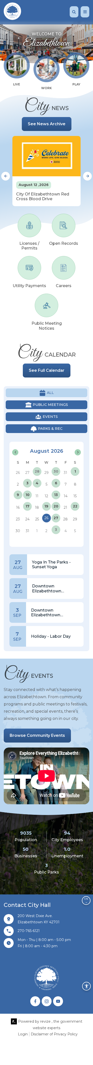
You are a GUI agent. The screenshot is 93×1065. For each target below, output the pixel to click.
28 (37, 471)
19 (46, 506)
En (86, 898)
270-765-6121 (29, 931)
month (71, 444)
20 (56, 506)
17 (28, 506)
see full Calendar (46, 370)
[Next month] (77, 452)
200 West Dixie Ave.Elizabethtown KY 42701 (39, 919)
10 (28, 495)
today (56, 444)
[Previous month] (15, 452)
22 (75, 506)
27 (56, 518)
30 (56, 471)
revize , (46, 1021)
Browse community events (37, 735)
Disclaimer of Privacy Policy (54, 1034)
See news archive (46, 124)
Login (23, 1034)
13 (56, 495)
